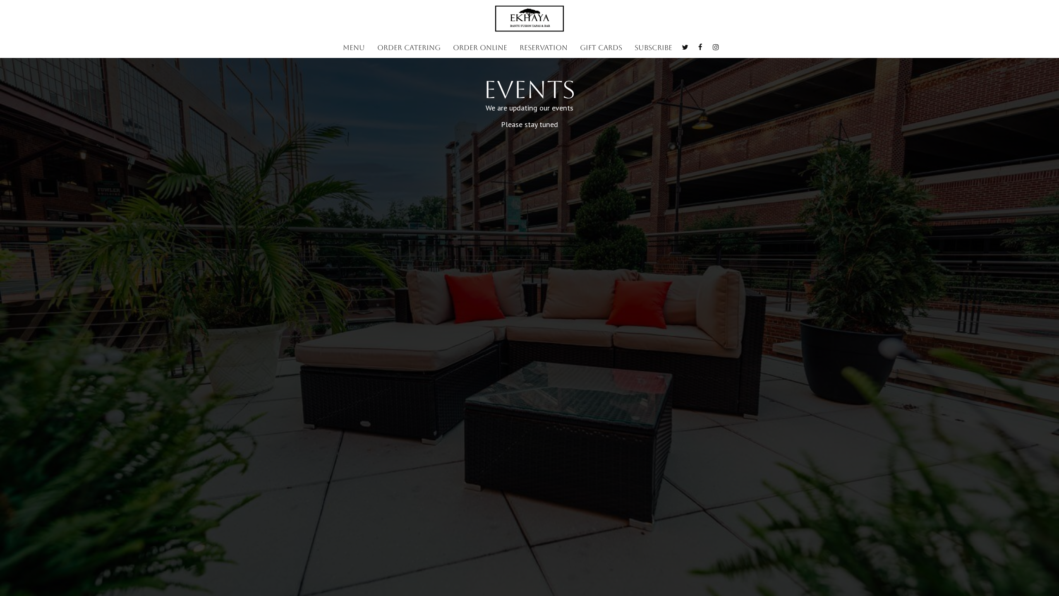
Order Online (480, 47)
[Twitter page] (685, 47)
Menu (354, 47)
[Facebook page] (700, 47)
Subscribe (653, 47)
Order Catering (409, 47)
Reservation (544, 47)
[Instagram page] (715, 47)
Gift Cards (601, 47)
